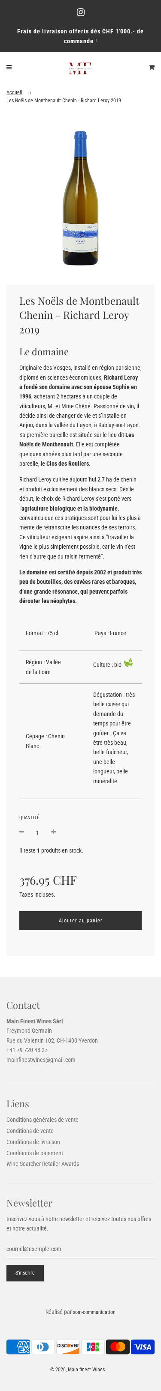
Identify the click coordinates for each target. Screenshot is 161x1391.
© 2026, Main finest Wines (77, 1370)
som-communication (94, 1312)
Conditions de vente (30, 1130)
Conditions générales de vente (42, 1119)
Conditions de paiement (34, 1153)
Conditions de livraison (33, 1141)
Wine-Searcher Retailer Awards (42, 1163)
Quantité (29, 817)
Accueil (14, 92)
